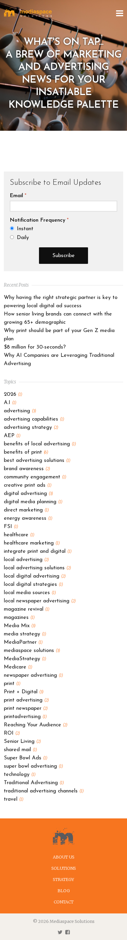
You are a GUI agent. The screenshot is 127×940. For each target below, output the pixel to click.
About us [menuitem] (63, 857)
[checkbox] (63, 233)
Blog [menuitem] (64, 890)
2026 (13, 394)
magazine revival (26, 609)
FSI (11, 526)
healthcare (19, 535)
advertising (20, 411)
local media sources (30, 593)
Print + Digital (23, 692)
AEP (12, 436)
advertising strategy (31, 427)
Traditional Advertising (34, 783)
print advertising (26, 700)
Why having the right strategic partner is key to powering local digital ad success (61, 302)
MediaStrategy (25, 659)
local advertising (26, 560)
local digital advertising (35, 576)
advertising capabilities (34, 419)
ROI (12, 733)
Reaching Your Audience (35, 725)
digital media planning (33, 502)
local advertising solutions (37, 568)
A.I (10, 403)
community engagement (35, 477)
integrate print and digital (37, 551)
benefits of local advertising (40, 444)
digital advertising (28, 493)
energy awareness (28, 518)
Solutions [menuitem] (63, 868)
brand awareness (27, 469)
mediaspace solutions (32, 650)
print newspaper (26, 708)
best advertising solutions (37, 460)
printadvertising (25, 717)
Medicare (18, 667)
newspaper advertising (33, 675)
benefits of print (26, 452)
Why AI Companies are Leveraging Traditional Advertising (59, 360)
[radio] (63, 229)
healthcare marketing (32, 543)
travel (13, 799)
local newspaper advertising (40, 601)
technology (19, 774)
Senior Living (22, 741)
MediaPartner (23, 642)
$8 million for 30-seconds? (35, 347)
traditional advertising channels (44, 791)
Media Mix (19, 626)
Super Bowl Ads (25, 758)
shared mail (20, 750)
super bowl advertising (33, 766)
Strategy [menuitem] (63, 879)
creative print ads (27, 485)
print (12, 683)
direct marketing (26, 510)
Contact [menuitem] (64, 902)
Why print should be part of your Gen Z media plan (59, 335)
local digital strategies (33, 584)
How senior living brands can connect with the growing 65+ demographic (58, 318)
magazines (19, 617)
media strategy (25, 634)
